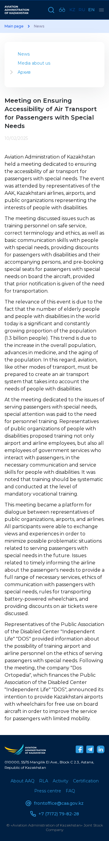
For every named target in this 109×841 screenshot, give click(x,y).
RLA (43, 781)
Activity (60, 781)
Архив (24, 72)
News (24, 54)
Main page (14, 26)
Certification (86, 781)
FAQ (70, 791)
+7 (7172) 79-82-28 (58, 814)
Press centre (47, 791)
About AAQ (23, 781)
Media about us (34, 63)
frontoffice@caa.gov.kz (59, 803)
